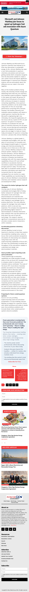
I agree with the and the (14, 400)
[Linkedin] (10, 529)
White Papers (6, 424)
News (14, 366)
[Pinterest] (13, 385)
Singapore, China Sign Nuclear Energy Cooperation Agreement (11, 436)
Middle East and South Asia (9, 462)
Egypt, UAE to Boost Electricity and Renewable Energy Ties (12, 466)
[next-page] (4, 443)
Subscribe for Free (14, 361)
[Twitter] (10, 385)
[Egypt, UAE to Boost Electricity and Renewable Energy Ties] (14, 456)
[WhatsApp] (17, 385)
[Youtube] (14, 529)
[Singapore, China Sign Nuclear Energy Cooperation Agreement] (14, 478)
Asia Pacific (4, 439)
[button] (2, 12)
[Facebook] (7, 385)
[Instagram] (6, 529)
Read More (13, 525)
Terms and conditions (15, 399)
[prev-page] (2, 443)
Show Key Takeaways (15, 56)
